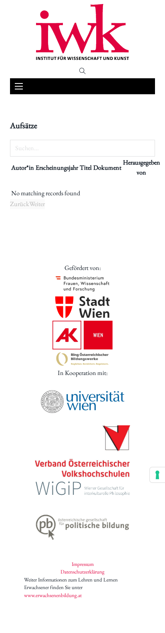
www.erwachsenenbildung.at (53, 595)
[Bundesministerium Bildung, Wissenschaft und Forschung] (82, 283)
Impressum (83, 564)
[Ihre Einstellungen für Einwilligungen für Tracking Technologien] (157, 474)
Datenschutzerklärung (82, 571)
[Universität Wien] (82, 401)
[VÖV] (82, 451)
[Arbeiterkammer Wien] (82, 335)
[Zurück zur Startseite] (82, 32)
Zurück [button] (19, 204)
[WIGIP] (82, 489)
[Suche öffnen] (82, 71)
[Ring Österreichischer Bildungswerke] (82, 358)
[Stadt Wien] (82, 307)
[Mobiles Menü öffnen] (19, 86)
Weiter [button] (37, 204)
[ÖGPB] (82, 525)
